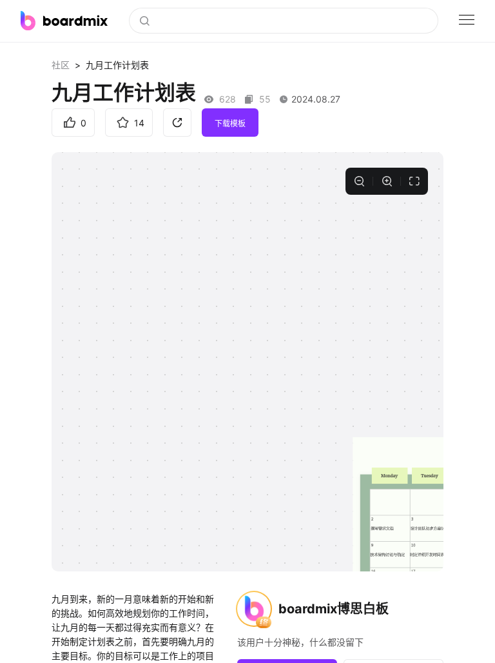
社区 (61, 64)
